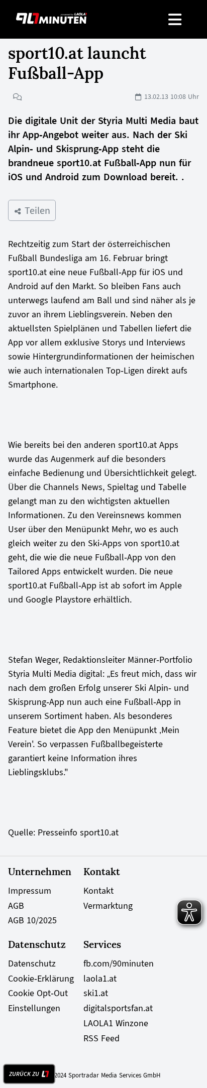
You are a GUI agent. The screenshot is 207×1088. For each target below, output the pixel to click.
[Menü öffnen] (175, 19)
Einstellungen (34, 1008)
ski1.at (95, 993)
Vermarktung (108, 906)
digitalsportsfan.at (118, 1008)
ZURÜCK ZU (24, 1073)
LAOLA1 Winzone (115, 1023)
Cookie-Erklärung (41, 979)
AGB (16, 906)
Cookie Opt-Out (38, 993)
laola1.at (100, 979)
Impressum (29, 891)
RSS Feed (101, 1038)
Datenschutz (32, 963)
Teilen (36, 210)
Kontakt (98, 891)
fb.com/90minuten (118, 963)
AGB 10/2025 (32, 920)
